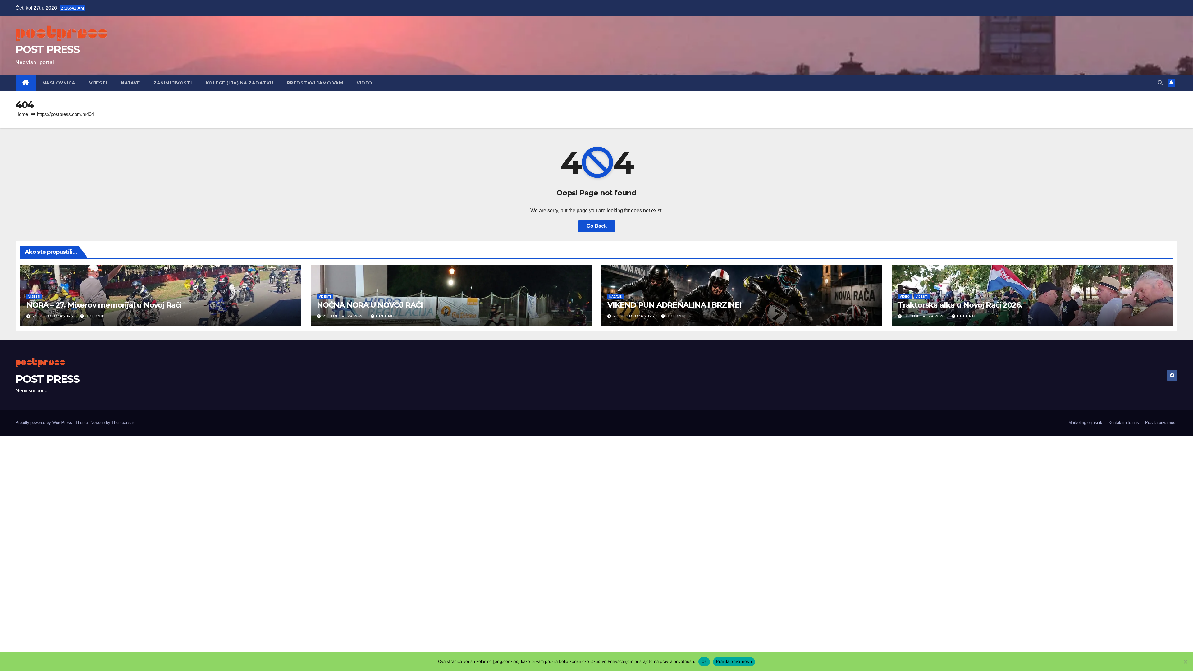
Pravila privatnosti (1161, 422)
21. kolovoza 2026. (635, 316)
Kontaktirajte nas (1123, 422)
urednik (95, 316)
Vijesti (98, 83)
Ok (704, 661)
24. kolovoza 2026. (54, 316)
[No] (1185, 662)
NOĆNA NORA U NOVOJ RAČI (370, 304)
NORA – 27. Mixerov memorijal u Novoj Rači (103, 304)
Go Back (597, 226)
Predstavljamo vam (315, 83)
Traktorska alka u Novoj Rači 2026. (960, 304)
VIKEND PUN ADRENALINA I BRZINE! (674, 304)
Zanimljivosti (172, 83)
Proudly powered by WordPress (44, 422)
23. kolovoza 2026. (344, 316)
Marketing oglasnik (1085, 422)
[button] (1160, 82)
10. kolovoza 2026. (925, 316)
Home (22, 114)
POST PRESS (47, 49)
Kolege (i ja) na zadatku (239, 83)
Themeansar (123, 422)
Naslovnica (59, 83)
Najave (130, 83)
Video (365, 83)
